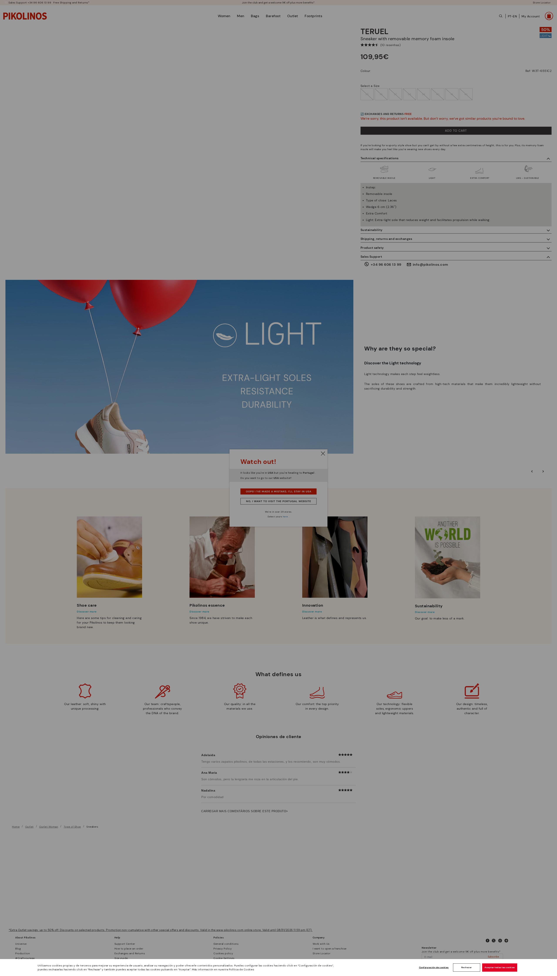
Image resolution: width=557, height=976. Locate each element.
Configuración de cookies (434, 967)
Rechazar (466, 967)
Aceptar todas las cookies (500, 967)
